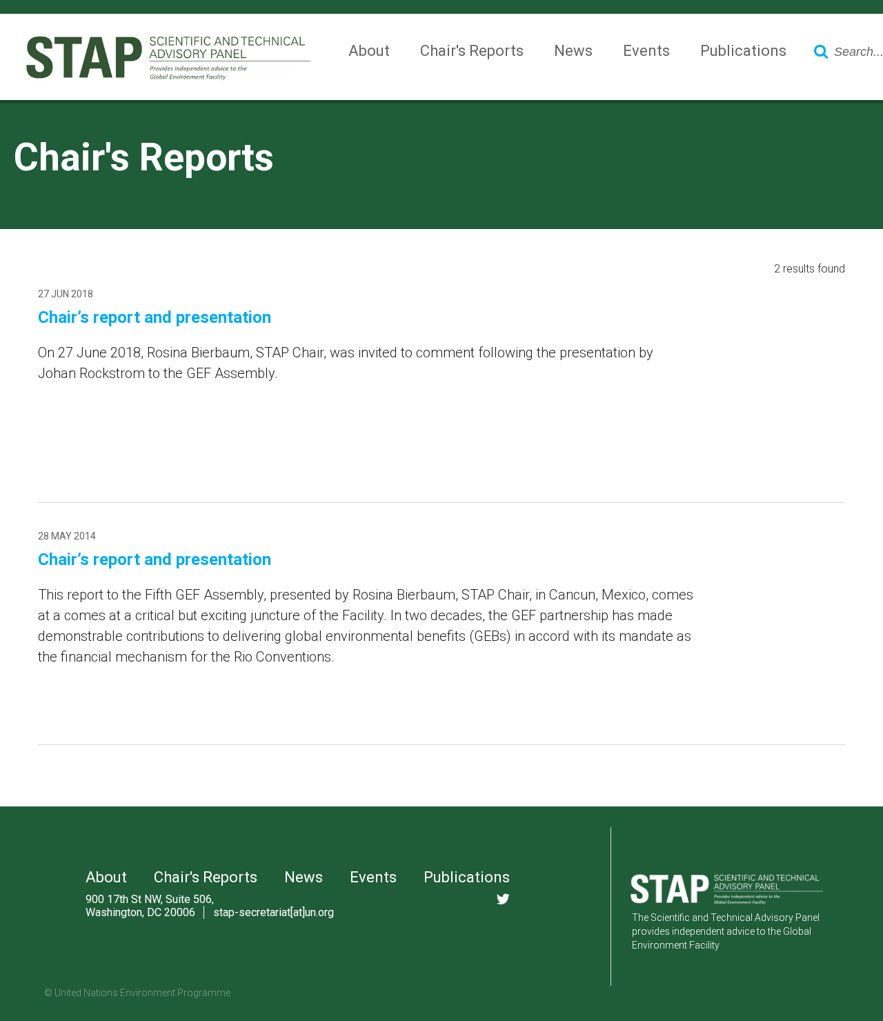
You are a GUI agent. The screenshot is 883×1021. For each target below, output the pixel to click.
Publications (743, 50)
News (573, 50)
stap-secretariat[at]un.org (273, 912)
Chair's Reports (472, 50)
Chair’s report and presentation (154, 317)
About (369, 50)
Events (646, 50)
